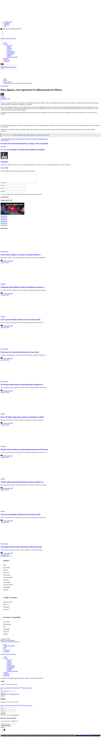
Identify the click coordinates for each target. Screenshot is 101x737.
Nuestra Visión (7, 602)
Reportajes (6, 587)
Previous (3, 556)
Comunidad (6, 582)
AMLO (5, 139)
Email (2, 188)
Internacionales (8, 577)
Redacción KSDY (8, 261)
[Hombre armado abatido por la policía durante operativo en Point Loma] (50, 435)
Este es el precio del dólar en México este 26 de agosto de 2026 (20, 514)
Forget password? (14, 694)
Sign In (2, 727)
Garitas (5, 634)
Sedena (41, 139)
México (37, 139)
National (3, 316)
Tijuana (5, 570)
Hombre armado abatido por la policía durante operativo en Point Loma (24, 449)
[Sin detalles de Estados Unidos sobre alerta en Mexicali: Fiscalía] (50, 533)
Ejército (25, 139)
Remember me (6, 694)
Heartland (6, 607)
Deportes (6, 580)
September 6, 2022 (5, 98)
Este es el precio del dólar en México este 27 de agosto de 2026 (20, 319)
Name (3, 185)
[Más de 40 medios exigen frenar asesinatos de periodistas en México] (50, 403)
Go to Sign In (15, 715)
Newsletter (6, 629)
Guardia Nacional (31, 139)
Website (3, 191)
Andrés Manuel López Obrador (15, 139)
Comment (3, 182)
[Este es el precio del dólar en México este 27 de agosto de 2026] (50, 306)
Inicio (4, 565)
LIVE (2, 64)
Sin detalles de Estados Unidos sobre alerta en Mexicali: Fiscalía (21, 547)
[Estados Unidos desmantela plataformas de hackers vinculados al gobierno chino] (50, 468)
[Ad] (39, 76)
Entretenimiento (8, 585)
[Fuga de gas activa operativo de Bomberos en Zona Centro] (50, 338)
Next (6, 556)
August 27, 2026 (5, 262)
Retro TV (6, 604)
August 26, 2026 (5, 360)
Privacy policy (83, 735)
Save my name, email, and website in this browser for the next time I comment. (22, 194)
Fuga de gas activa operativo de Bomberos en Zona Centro (20, 352)
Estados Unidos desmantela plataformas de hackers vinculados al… (22, 482)
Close (78, 735)
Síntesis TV (6, 609)
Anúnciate (6, 622)
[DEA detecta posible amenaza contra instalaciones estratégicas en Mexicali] (50, 371)
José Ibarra (3, 97)
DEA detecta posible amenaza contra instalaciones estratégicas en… (22, 384)
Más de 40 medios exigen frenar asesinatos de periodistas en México (22, 417)
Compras (6, 631)
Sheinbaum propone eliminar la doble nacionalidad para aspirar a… (23, 287)
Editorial (5, 590)
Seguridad (45, 139)
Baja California (4, 86)
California (3, 446)
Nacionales (6, 575)
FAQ (4, 627)
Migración (3, 284)
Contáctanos (7, 624)
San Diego (6, 567)
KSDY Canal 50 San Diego (8, 640)
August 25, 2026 (5, 554)
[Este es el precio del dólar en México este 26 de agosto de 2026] (50, 500)
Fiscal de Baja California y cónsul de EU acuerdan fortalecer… (21, 254)
